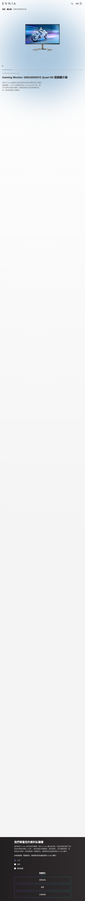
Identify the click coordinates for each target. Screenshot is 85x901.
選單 (77, 4)
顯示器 (9, 9)
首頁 (3, 9)
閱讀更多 (42, 873)
